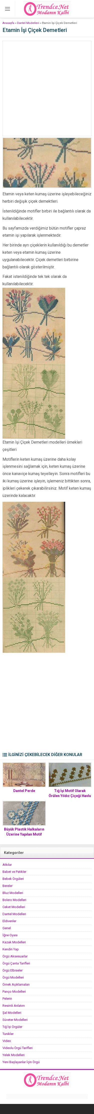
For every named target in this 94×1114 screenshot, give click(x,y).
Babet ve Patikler (14, 872)
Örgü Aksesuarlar (15, 956)
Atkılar (7, 865)
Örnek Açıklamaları (16, 984)
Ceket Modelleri (14, 907)
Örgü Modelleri (13, 977)
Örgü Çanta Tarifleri (16, 963)
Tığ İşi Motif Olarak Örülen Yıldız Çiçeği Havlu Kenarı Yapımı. (70, 796)
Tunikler (8, 1034)
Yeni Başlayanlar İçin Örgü (21, 1062)
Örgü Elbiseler (13, 970)
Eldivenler (9, 921)
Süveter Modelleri (15, 1020)
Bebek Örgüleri (13, 879)
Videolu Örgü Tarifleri (18, 1048)
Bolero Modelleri (14, 900)
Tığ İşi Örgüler (12, 1027)
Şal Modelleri (12, 1013)
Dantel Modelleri (28, 23)
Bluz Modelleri (13, 893)
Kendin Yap (11, 949)
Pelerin (7, 998)
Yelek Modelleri (14, 1055)
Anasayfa (8, 23)
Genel (7, 928)
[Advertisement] (47, 88)
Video (7, 1041)
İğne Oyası (10, 935)
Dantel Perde (24, 791)
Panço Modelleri (14, 991)
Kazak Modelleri (14, 942)
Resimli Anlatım (14, 1006)
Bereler (8, 886)
